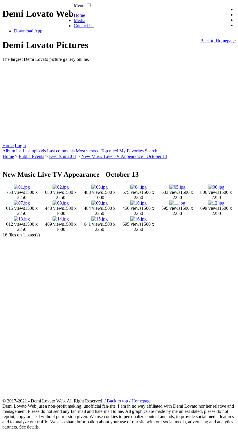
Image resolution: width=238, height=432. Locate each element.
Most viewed (88, 150)
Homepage (141, 400)
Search (151, 150)
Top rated (109, 150)
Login (20, 145)
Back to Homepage (218, 40)
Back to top (117, 400)
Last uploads (34, 150)
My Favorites (131, 150)
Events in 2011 (62, 156)
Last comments (61, 150)
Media (79, 20)
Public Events (31, 156)
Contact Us (84, 25)
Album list (11, 150)
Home (79, 15)
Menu (79, 5)
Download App (28, 30)
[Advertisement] (119, 102)
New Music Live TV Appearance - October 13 (124, 156)
